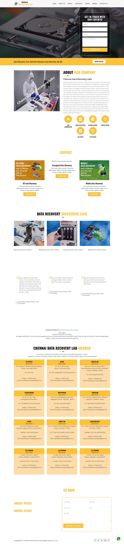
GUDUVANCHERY (95, 421)
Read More (29, 194)
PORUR (29, 421)
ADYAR (62, 362)
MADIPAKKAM (62, 393)
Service (70, 3)
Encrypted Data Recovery (62, 165)
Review (87, 3)
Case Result (79, 3)
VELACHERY (29, 362)
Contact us (103, 3)
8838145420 (99, 62)
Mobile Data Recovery (94, 183)
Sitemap (55, 540)
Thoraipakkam (29, 393)
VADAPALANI (95, 362)
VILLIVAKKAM (29, 450)
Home (54, 3)
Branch (94, 3)
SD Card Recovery (30, 183)
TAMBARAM (95, 393)
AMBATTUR (62, 421)
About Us (62, 3)
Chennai (87, 111)
